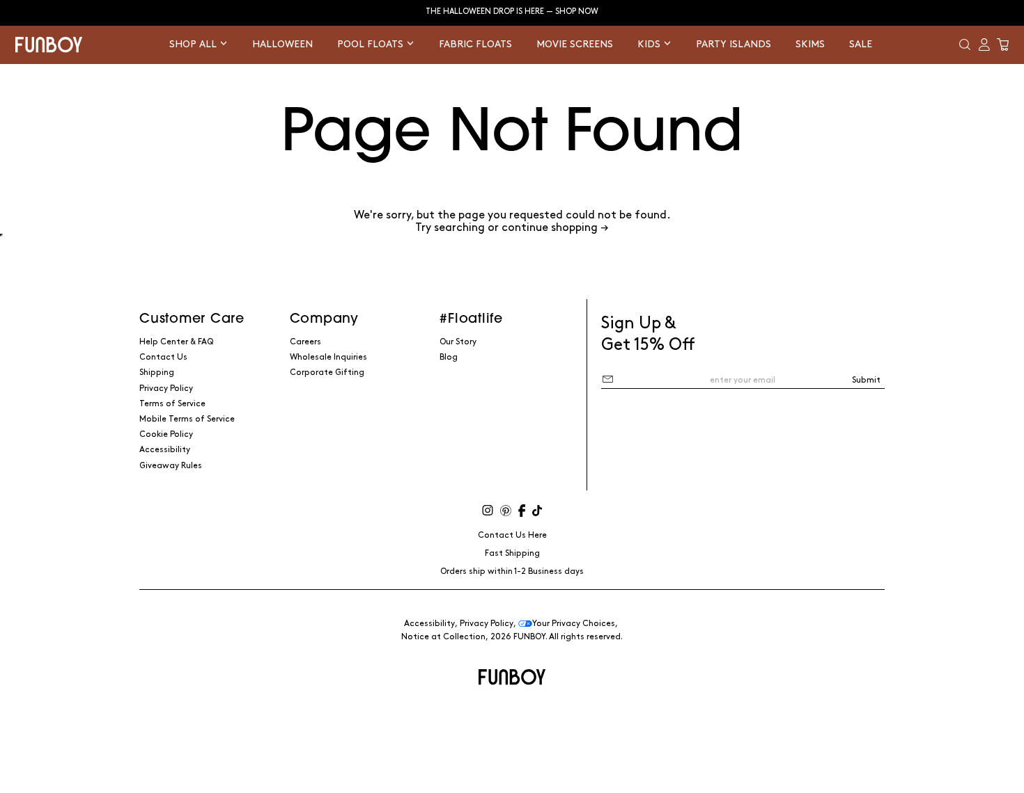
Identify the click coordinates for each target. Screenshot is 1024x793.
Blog (449, 357)
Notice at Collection (443, 637)
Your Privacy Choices (573, 623)
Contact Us (163, 357)
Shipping (156, 372)
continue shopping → (555, 228)
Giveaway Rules (170, 466)
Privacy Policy (166, 388)
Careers (305, 342)
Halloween (282, 44)
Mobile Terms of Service (187, 419)
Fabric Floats (475, 44)
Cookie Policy (166, 434)
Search (512, 235)
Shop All (194, 44)
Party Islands (733, 44)
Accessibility (164, 450)
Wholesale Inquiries (328, 357)
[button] (964, 44)
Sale (860, 44)
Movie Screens (574, 44)
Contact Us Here (512, 535)
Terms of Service (172, 404)
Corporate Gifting (327, 372)
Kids (650, 44)
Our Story (458, 342)
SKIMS (810, 44)
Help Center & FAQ (176, 342)
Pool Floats (371, 44)
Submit (866, 380)
